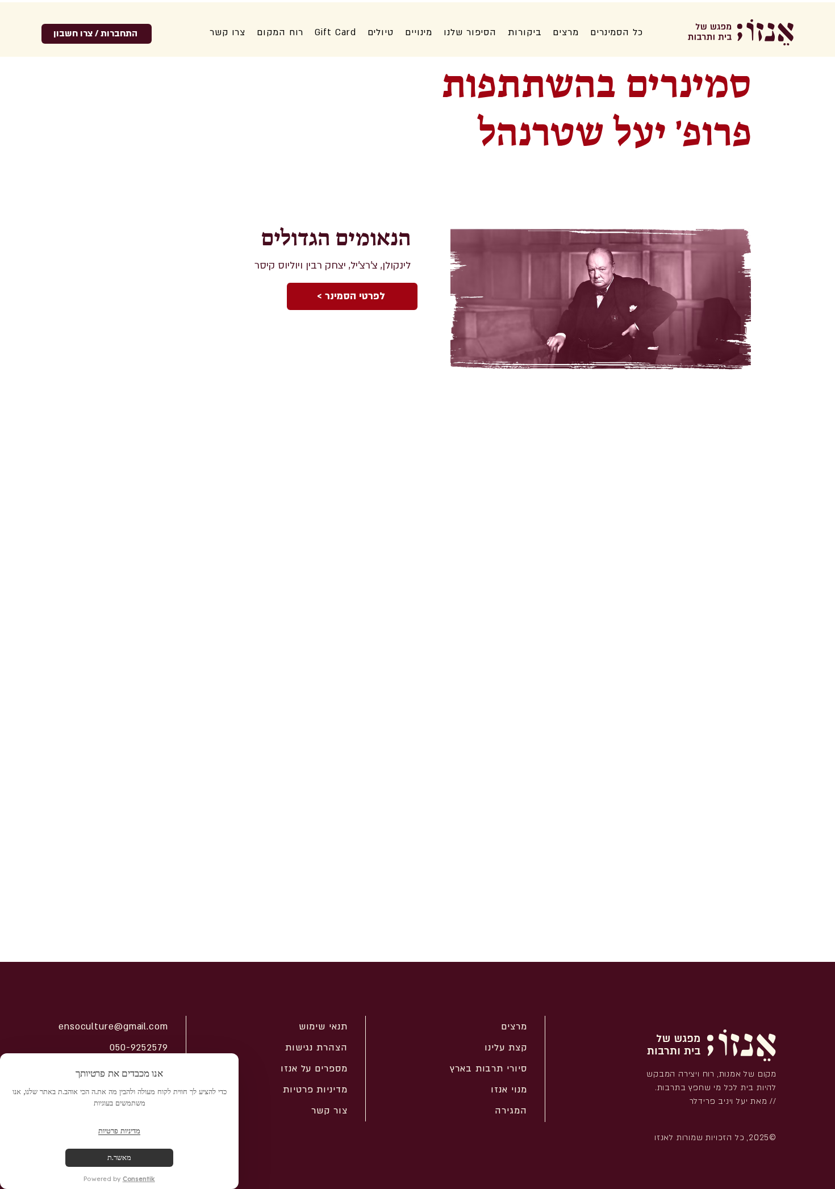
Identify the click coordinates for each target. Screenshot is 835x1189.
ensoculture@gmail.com (113, 1026)
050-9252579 (139, 1047)
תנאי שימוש (323, 1026)
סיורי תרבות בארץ (488, 1068)
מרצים (514, 1026)
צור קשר (329, 1110)
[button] (470, 32)
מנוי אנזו (509, 1089)
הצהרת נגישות (316, 1047)
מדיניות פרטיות (315, 1089)
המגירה (511, 1110)
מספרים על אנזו (314, 1068)
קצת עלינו (506, 1047)
